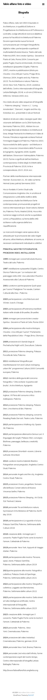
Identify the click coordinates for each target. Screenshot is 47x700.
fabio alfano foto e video (26, 692)
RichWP (31, 695)
